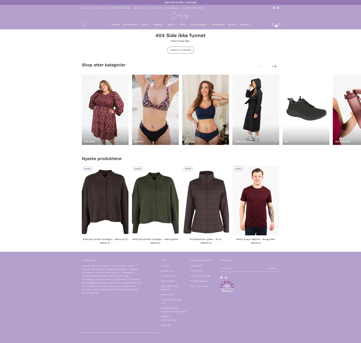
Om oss (165, 265)
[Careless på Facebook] (274, 8)
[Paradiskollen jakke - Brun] (205, 200)
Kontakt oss (167, 270)
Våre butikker (168, 281)
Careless (104, 332)
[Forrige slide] (262, 66)
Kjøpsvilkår (196, 265)
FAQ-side (165, 325)
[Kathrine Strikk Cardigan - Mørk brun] (105, 200)
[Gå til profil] (272, 24)
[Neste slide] (274, 66)
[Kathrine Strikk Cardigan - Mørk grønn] (155, 200)
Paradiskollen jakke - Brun (206, 239)
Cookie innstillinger (200, 276)
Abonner (271, 268)
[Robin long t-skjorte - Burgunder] (256, 200)
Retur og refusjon (199, 286)
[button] (249, 287)
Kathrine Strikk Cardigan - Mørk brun (105, 239)
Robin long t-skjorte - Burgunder (256, 239)
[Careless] (180, 15)
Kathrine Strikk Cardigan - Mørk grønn (155, 239)
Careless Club (168, 276)
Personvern (196, 270)
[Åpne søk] (83, 24)
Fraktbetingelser (199, 281)
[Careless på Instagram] (278, 8)
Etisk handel (167, 294)
